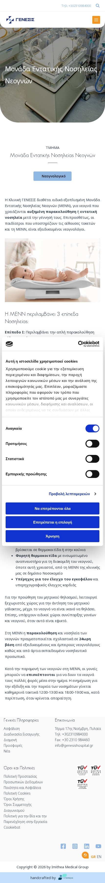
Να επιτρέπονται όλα (53, 508)
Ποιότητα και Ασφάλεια (22, 787)
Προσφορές (13, 745)
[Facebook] (63, 846)
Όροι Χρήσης (14, 799)
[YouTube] (98, 846)
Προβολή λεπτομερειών (69, 494)
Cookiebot (12, 827)
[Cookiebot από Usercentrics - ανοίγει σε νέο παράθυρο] (78, 344)
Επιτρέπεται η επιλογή (52, 522)
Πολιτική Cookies (17, 793)
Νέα (7, 751)
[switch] (92, 443)
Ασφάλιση (12, 728)
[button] (98, 6)
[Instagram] (75, 846)
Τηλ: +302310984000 (76, 5)
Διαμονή (10, 739)
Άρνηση (52, 536)
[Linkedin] (87, 846)
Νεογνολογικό (54, 176)
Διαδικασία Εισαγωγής (21, 734)
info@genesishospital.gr (74, 745)
